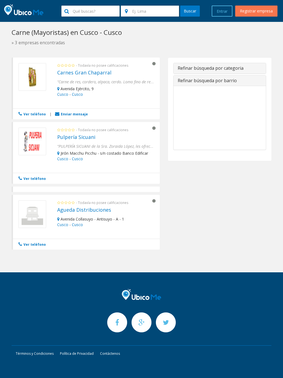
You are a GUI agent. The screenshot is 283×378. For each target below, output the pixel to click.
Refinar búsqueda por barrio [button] (207, 80)
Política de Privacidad (77, 353)
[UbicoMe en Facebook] (118, 322)
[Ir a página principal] (141, 294)
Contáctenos (110, 353)
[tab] (220, 68)
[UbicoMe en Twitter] (165, 322)
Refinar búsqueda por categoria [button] (210, 68)
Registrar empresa (256, 11)
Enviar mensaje (74, 114)
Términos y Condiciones (35, 353)
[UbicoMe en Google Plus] (142, 322)
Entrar (222, 11)
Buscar (190, 11)
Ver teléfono (34, 114)
